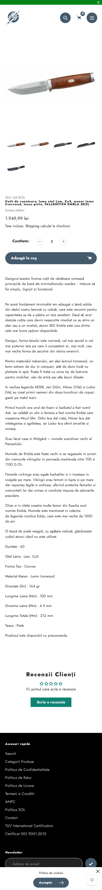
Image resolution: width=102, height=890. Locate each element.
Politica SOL (15, 809)
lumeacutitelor (15, 210)
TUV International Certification (29, 825)
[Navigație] (92, 18)
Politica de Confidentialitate (27, 769)
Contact (11, 817)
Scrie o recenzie (51, 702)
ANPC (10, 801)
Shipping (32, 226)
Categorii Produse (19, 761)
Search (10, 753)
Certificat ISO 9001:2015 (25, 833)
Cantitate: (20, 241)
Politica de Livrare (19, 785)
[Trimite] (91, 863)
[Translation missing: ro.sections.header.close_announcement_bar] (98, 2)
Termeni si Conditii (19, 793)
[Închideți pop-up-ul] (98, 871)
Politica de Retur (18, 777)
